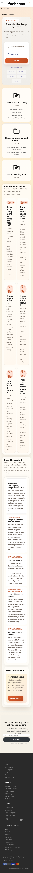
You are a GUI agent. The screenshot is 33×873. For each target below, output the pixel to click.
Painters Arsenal (10, 815)
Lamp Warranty (9, 844)
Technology (8, 810)
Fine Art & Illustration (11, 788)
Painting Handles (10, 769)
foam (21, 76)
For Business (8, 799)
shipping (11, 72)
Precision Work (9, 796)
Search (16, 61)
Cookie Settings (7, 858)
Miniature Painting (10, 786)
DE (9, 860)
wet (16, 81)
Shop (7, 760)
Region (25, 858)
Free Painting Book (10, 812)
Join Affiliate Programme (12, 847)
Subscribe (16, 739)
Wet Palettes (9, 767)
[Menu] (4, 3)
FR (7, 860)
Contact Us (8, 832)
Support (7, 834)
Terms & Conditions (8, 856)
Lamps (7, 772)
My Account (8, 837)
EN (4, 860)
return (12, 76)
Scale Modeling (9, 791)
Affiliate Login (9, 850)
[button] (30, 4)
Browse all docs (15, 698)
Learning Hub (9, 807)
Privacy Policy (18, 856)
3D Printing (8, 794)
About (7, 829)
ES (12, 860)
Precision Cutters (10, 777)
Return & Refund (17, 858)
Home (2, 8)
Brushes (7, 775)
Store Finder (8, 839)
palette (21, 72)
